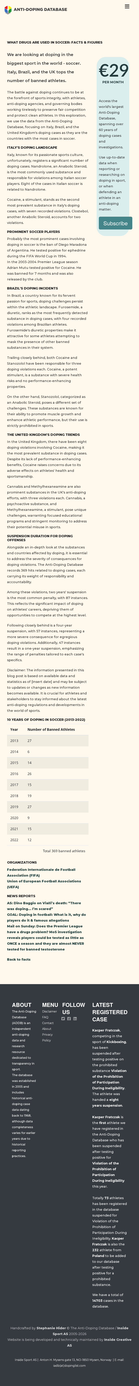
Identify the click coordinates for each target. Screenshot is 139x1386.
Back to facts (19, 960)
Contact (48, 1023)
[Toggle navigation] (127, 7)
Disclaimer (49, 1011)
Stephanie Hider (51, 1328)
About (46, 1029)
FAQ (45, 1017)
